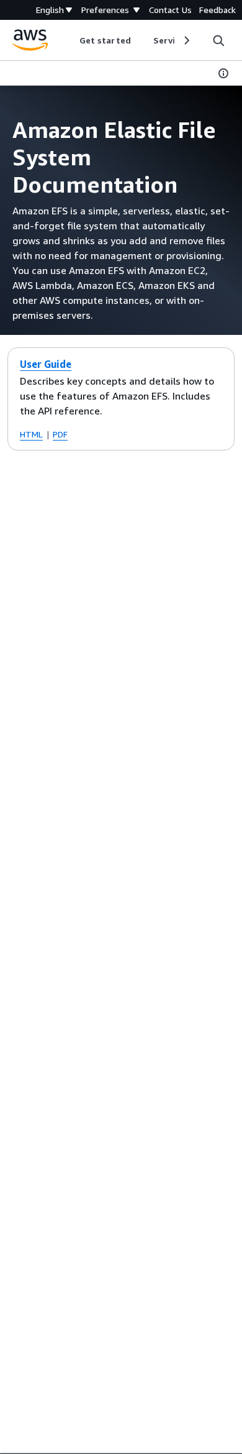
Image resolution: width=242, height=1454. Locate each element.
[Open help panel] (223, 73)
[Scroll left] (70, 40)
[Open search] (218, 40)
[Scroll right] (186, 40)
